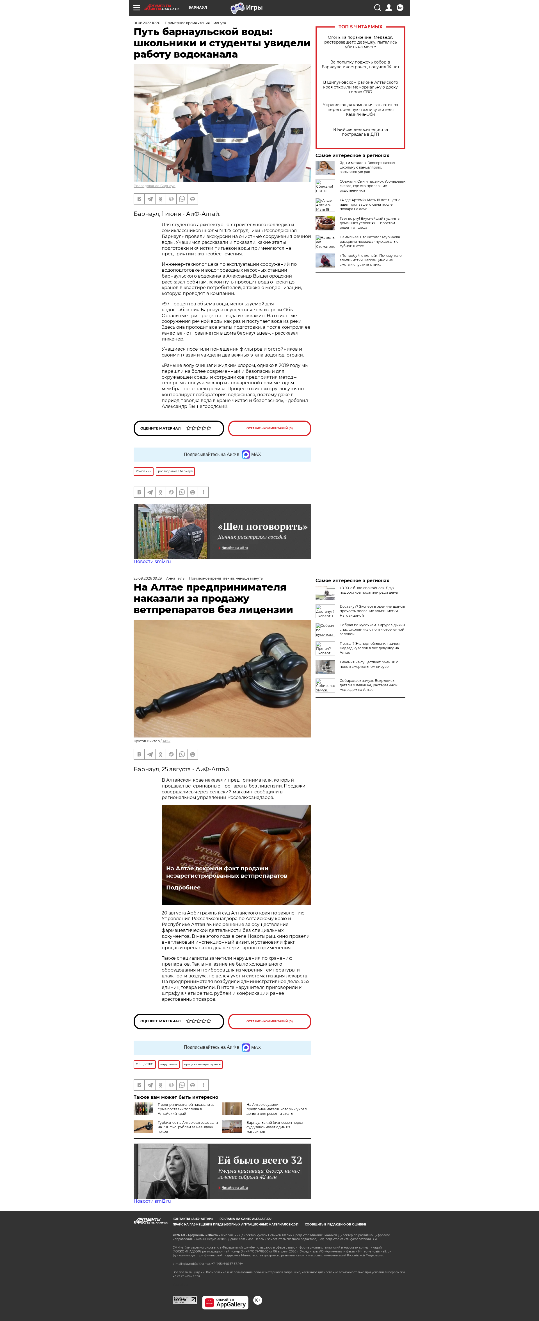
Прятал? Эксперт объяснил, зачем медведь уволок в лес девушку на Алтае (369, 648)
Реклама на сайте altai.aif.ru (245, 1219)
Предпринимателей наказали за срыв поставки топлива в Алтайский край (186, 1109)
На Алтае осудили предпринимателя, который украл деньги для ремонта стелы (276, 1109)
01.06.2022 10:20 (147, 23)
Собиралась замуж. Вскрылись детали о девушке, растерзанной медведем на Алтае (369, 685)
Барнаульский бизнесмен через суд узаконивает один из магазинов (274, 1127)
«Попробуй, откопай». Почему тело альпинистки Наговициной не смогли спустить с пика (371, 260)
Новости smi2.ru (152, 561)
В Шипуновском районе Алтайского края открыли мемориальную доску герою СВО (360, 87)
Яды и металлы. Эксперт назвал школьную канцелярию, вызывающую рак (367, 167)
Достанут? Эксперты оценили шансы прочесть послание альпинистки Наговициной (372, 611)
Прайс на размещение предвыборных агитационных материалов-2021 (235, 1224)
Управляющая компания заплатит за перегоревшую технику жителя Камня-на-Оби (360, 110)
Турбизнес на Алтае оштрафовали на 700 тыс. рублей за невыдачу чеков (188, 1127)
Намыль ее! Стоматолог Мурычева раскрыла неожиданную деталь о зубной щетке (370, 241)
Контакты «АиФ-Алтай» (193, 1219)
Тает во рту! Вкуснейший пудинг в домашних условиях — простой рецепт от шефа (369, 223)
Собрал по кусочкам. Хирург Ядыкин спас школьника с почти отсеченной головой (372, 629)
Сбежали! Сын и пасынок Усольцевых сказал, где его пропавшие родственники (372, 185)
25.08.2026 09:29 (148, 578)
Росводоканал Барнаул (154, 186)
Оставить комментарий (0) (269, 428)
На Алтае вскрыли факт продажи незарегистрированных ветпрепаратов (226, 872)
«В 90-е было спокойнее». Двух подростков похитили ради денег (369, 590)
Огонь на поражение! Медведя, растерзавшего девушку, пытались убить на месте (360, 42)
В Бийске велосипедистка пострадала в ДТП (360, 132)
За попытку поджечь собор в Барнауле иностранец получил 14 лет (360, 64)
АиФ (166, 741)
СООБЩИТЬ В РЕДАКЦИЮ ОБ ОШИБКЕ (335, 1224)
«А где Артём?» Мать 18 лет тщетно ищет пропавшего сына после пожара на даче (370, 204)
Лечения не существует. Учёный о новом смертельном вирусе (369, 664)
